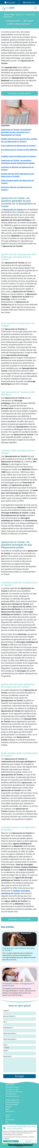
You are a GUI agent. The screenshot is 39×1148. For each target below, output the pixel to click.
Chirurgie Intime (11, 1094)
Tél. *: (5, 1022)
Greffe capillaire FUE (12, 1100)
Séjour (7, 1109)
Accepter (11, 1141)
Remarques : (7, 1056)
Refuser (28, 1141)
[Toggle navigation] (35, 8)
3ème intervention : (10, 1039)
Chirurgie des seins (11, 1089)
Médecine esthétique (12, 1102)
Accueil (6, 15)
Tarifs (7, 1117)
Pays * (5, 1045)
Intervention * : (8, 1028)
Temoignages (10, 1120)
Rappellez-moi (30, 2)
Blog (12, 15)
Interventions (10, 1085)
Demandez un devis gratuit (19, 93)
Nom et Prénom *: (9, 1016)
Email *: (6, 1051)
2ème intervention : (10, 1033)
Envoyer (19, 1076)
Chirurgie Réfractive (12, 1096)
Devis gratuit (10, 2)
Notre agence (10, 1111)
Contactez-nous (10, 1124)
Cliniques (8, 1107)
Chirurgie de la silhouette (14, 1092)
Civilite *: (6, 1011)
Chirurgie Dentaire (11, 1104)
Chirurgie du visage (12, 1087)
